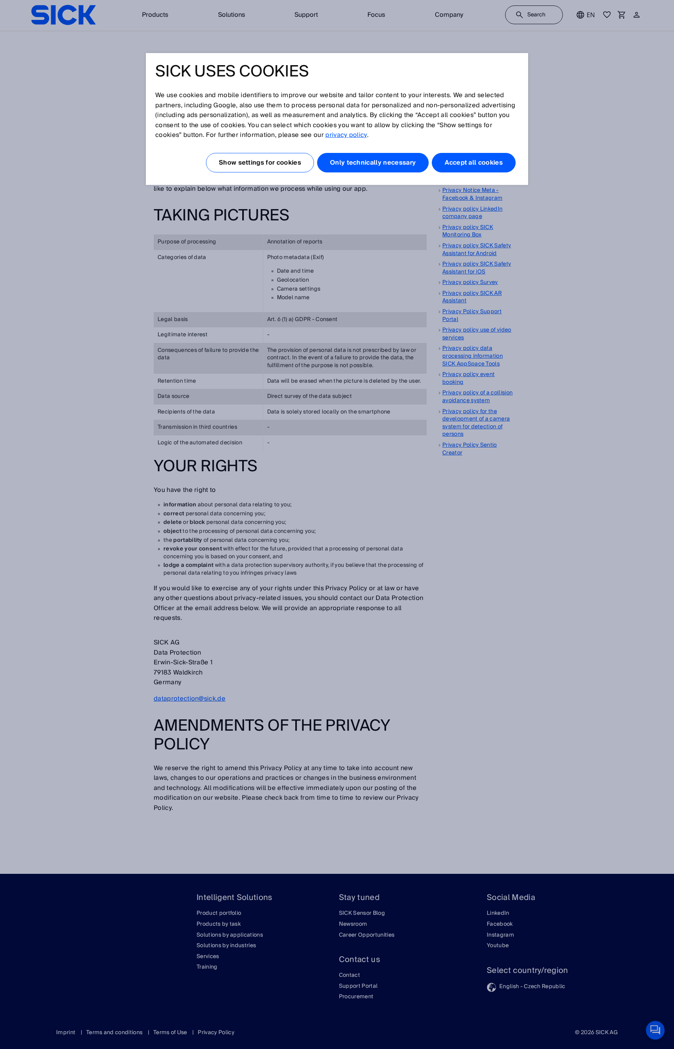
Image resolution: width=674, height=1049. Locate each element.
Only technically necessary (373, 162)
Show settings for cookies (260, 162)
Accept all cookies (474, 162)
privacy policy (346, 135)
